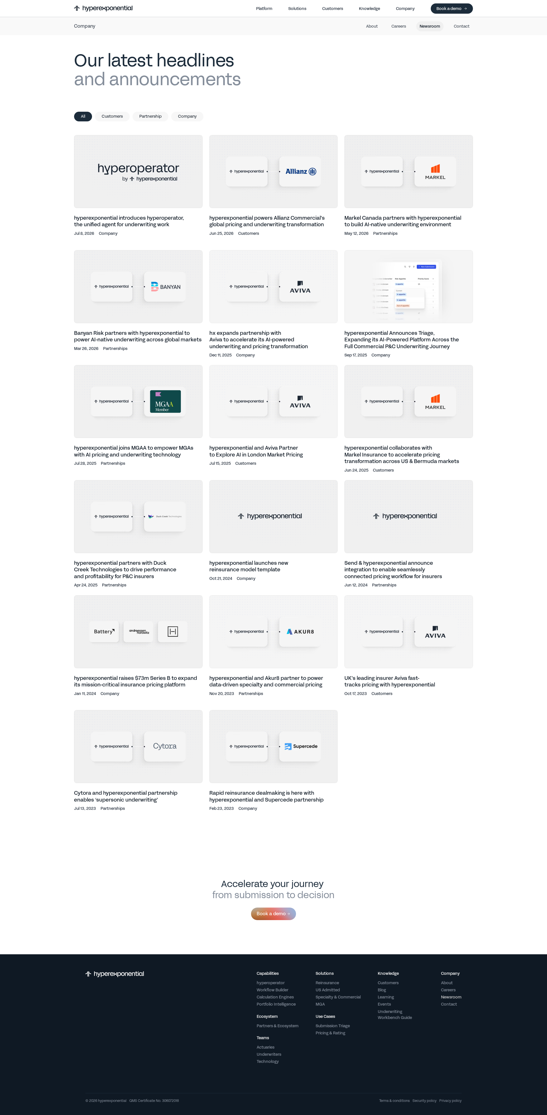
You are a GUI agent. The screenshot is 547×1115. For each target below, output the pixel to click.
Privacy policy (450, 1101)
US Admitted (328, 990)
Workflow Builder (272, 990)
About (372, 26)
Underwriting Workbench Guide (395, 1014)
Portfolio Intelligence (276, 1004)
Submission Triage (333, 1026)
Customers (388, 983)
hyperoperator (271, 983)
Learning (386, 997)
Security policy (424, 1101)
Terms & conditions (394, 1101)
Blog (382, 990)
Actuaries (265, 1047)
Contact (462, 26)
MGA (320, 1004)
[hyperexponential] (103, 8)
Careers (398, 26)
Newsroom (430, 26)
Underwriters (269, 1054)
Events (384, 1004)
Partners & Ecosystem (278, 1026)
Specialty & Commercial (338, 997)
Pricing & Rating (330, 1033)
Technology (268, 1061)
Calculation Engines (275, 997)
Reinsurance (327, 983)
